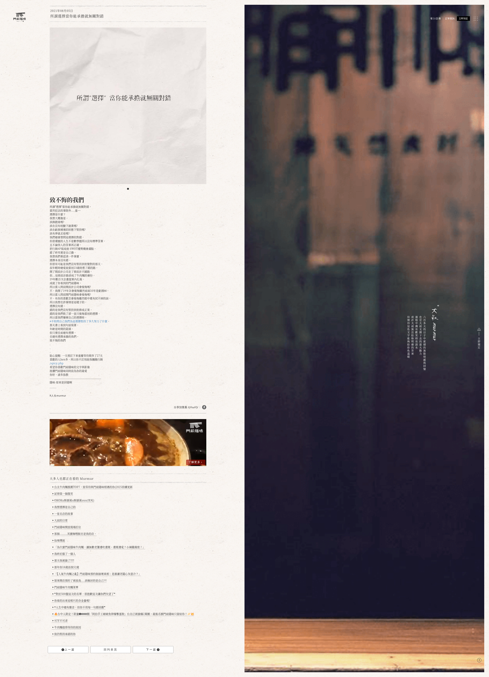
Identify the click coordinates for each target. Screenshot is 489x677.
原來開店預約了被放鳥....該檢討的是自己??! (79, 580)
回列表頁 (110, 649)
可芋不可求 (60, 620)
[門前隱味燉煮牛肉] (19, 17)
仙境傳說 (58, 540)
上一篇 (70, 649)
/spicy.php (56, 363)
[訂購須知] (479, 661)
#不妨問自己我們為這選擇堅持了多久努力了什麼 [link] (78, 321)
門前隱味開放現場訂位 (66, 527)
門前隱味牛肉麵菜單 (65, 587)
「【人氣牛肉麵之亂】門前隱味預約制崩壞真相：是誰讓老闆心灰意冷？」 (96, 574)
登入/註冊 (435, 18)
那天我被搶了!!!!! (63, 560)
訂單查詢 (449, 18)
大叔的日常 (60, 520)
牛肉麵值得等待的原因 (66, 627)
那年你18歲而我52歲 (65, 567)
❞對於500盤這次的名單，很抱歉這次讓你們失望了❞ (83, 594)
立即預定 (463, 18)
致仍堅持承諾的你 (64, 634)
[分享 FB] (204, 407)
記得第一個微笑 (62, 493)
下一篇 (151, 649)
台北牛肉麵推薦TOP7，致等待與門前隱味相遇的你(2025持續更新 (92, 487)
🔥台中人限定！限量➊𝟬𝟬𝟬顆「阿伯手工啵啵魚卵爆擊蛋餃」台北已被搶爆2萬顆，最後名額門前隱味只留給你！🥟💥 (123, 614)
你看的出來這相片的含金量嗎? (71, 600)
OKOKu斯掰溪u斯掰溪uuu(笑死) (73, 500)
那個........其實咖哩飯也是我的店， (74, 534)
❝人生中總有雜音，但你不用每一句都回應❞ (78, 607)
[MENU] (476, 18)
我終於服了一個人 (64, 554)
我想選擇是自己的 (64, 507)
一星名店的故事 (62, 513)
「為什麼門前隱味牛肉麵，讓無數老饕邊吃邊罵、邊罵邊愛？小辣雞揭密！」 (98, 547)
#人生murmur (58, 395)
